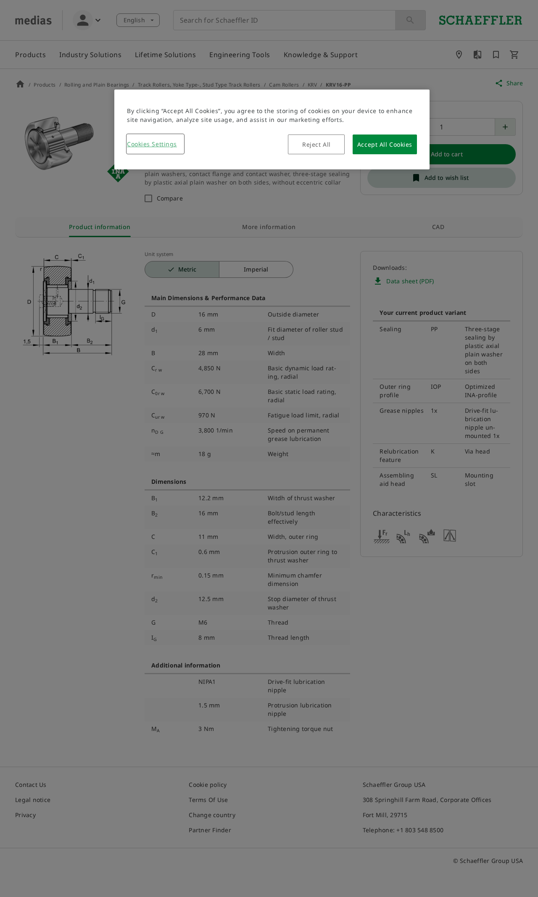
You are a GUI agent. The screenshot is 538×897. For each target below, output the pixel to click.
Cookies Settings (152, 144)
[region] (272, 129)
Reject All (316, 144)
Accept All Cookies (384, 144)
